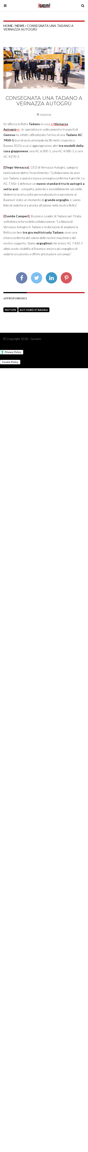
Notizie (10, 309)
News (19, 26)
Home (8, 26)
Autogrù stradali (34, 309)
